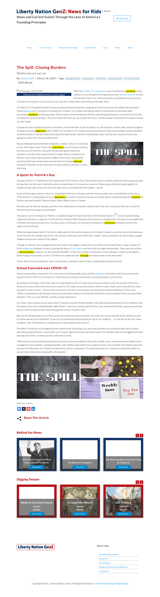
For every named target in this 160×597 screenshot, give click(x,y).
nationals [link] (77, 161)
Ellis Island (76, 248)
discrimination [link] (26, 251)
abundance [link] (60, 196)
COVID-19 (101, 78)
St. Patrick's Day (131, 78)
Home (29, 47)
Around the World (80, 502)
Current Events (45, 47)
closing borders (73, 78)
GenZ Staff (27, 78)
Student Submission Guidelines (113, 567)
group (29, 110)
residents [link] (136, 196)
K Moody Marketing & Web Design (110, 583)
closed (98, 273)
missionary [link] (109, 222)
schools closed (115, 78)
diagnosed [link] (40, 130)
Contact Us (104, 571)
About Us (103, 558)
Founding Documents (109, 554)
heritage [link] (84, 255)
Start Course (37, 514)
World (117, 47)
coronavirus (88, 78)
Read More (36, 467)
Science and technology (68, 47)
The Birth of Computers (80, 462)
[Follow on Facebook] (103, 23)
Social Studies (90, 47)
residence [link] (33, 114)
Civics (105, 47)
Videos (130, 47)
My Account (122, 18)
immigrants (27, 248)
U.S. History (123, 502)
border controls (127, 94)
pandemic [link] (131, 91)
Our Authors (104, 562)
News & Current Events (37, 502)
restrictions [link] (58, 147)
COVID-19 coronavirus (95, 91)
